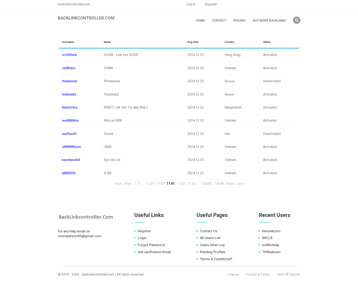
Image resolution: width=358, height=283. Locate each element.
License (233, 274)
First (118, 183)
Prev (128, 183)
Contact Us (208, 231)
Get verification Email (154, 252)
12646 (219, 183)
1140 (160, 183)
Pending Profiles (212, 252)
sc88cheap (270, 245)
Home (200, 20)
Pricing (239, 20)
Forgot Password (151, 245)
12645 (206, 183)
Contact (219, 20)
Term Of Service (288, 274)
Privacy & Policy (258, 274)
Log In (190, 4)
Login (142, 238)
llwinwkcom (271, 231)
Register (211, 4)
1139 (150, 183)
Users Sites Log (212, 245)
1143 (191, 183)
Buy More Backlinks (269, 20)
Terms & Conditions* (216, 259)
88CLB (267, 238)
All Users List (210, 238)
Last (239, 183)
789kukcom (271, 252)
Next (230, 183)
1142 (181, 183)
